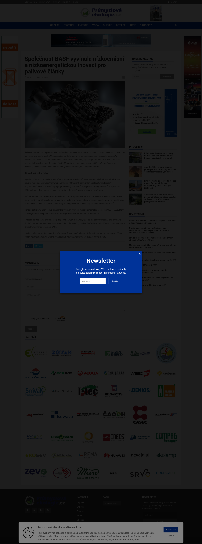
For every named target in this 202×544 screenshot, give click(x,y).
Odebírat (115, 281)
